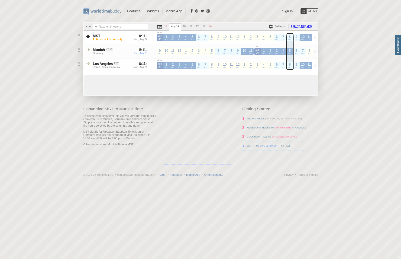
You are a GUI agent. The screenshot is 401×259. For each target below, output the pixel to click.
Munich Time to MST (120, 144)
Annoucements (213, 174)
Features (134, 11)
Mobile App (173, 11)
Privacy (289, 174)
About (162, 174)
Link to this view (301, 26)
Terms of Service (307, 174)
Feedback (176, 174)
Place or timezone (109, 26)
